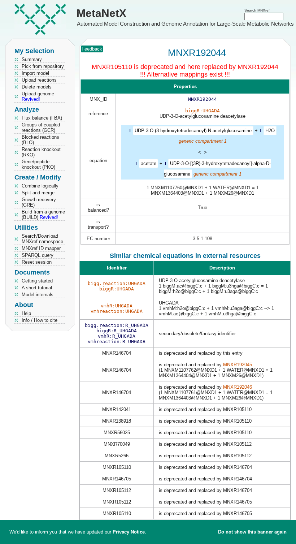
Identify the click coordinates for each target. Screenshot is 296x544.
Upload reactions (39, 80)
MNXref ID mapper (41, 248)
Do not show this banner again (252, 532)
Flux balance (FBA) (42, 118)
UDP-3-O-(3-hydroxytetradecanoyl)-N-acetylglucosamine (193, 130)
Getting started (37, 281)
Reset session (37, 262)
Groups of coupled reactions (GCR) (41, 127)
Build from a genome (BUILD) (43, 214)
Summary (32, 59)
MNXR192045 (237, 364)
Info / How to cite (39, 320)
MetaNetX (101, 13)
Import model (35, 73)
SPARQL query (37, 255)
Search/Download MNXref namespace (42, 238)
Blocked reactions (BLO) (40, 139)
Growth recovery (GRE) (39, 202)
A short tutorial (37, 287)
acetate (148, 163)
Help (26, 313)
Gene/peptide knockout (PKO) (38, 164)
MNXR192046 (237, 387)
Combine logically (40, 186)
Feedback (92, 49)
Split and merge (38, 192)
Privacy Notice (129, 532)
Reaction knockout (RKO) (41, 152)
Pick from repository (43, 66)
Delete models (37, 87)
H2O (270, 130)
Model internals (37, 294)
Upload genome (38, 96)
